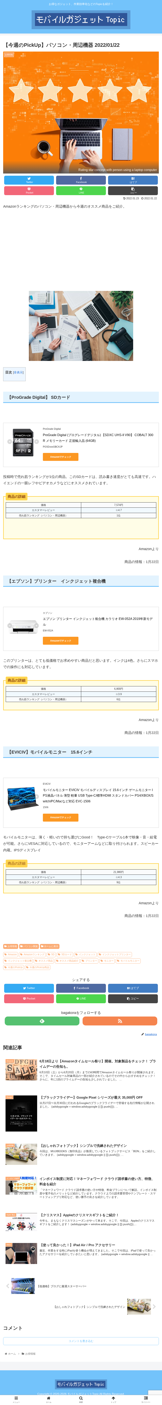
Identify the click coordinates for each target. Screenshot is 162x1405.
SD (53, 954)
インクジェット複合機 (20, 960)
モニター (109, 960)
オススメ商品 (46, 960)
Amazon (12, 954)
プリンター (91, 960)
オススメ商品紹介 (68, 960)
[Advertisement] (81, 250)
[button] (149, 750)
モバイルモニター (130, 960)
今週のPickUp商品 (39, 967)
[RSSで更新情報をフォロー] (120, 1021)
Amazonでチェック (60, 457)
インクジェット (87, 954)
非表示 (18, 372)
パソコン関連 (31, 946)
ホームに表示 (51, 946)
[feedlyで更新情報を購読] (42, 1021)
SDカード (66, 954)
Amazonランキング (34, 954)
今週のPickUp (15, 967)
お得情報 (12, 946)
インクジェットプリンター (116, 954)
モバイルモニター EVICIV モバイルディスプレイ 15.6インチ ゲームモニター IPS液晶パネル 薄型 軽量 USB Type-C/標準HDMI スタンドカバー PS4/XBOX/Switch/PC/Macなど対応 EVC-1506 (98, 795)
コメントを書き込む (81, 1341)
